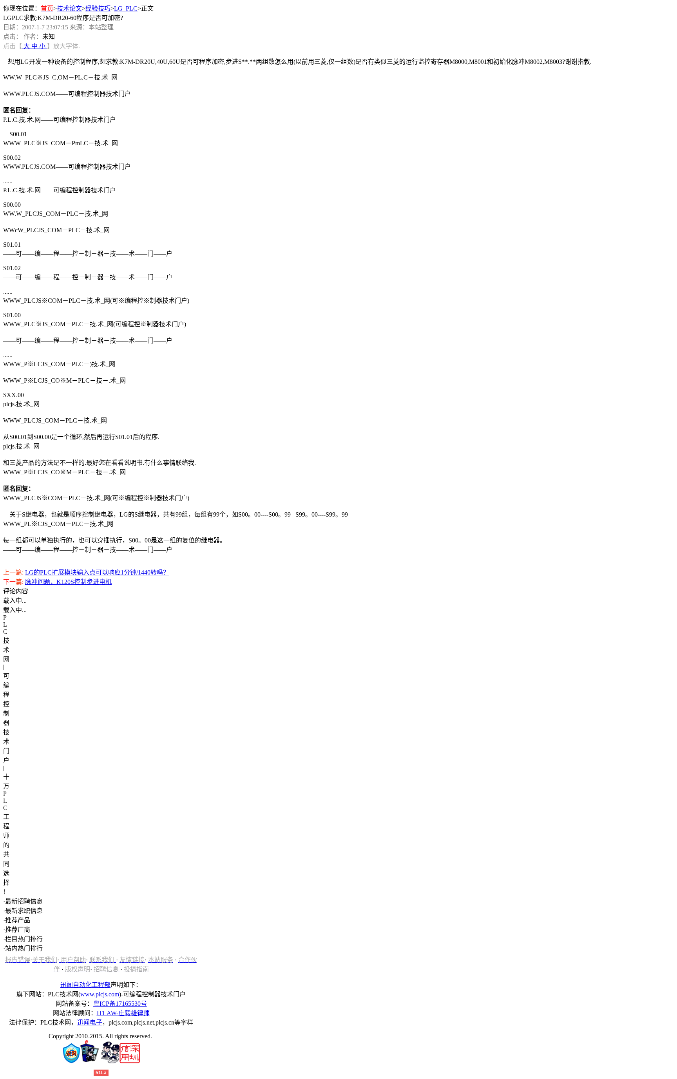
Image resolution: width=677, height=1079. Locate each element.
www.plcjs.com (99, 994)
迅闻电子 (89, 1022)
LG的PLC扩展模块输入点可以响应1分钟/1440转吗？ (97, 572)
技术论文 (69, 8)
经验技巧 (97, 8)
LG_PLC (126, 8)
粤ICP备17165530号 (120, 1003)
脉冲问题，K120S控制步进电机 (68, 581)
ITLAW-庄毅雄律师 (123, 1013)
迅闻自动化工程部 (85, 984)
